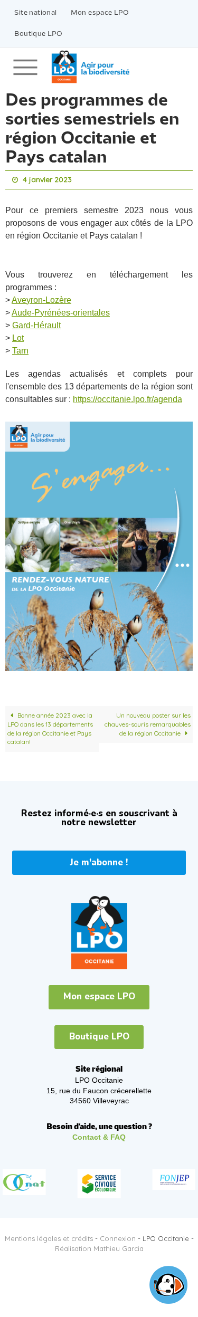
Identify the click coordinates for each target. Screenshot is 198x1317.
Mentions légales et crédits (49, 1236)
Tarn (20, 347)
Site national (35, 13)
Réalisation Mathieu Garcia (99, 1246)
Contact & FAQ (99, 1135)
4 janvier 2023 (47, 179)
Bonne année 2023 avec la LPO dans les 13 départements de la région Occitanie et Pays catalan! (50, 726)
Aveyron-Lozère (41, 297)
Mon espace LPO (100, 13)
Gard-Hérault (36, 322)
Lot (18, 335)
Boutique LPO (38, 34)
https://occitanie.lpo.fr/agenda (127, 396)
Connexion (118, 1236)
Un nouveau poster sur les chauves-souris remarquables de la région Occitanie (148, 721)
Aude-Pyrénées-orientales (61, 310)
